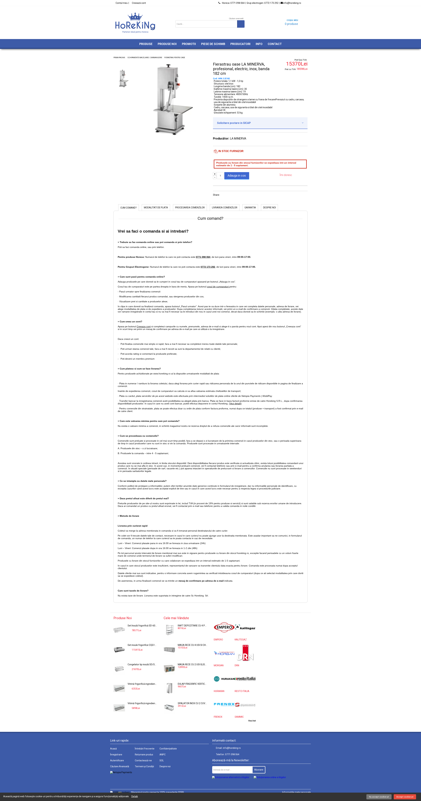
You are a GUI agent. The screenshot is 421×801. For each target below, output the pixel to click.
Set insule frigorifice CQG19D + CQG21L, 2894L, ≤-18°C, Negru (142, 645)
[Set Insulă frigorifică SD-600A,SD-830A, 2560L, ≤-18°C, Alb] (119, 630)
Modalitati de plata (156, 207)
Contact (275, 44)
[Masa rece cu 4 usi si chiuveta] (169, 649)
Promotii (189, 44)
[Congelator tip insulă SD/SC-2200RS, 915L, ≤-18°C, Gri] (119, 669)
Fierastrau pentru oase (174, 57)
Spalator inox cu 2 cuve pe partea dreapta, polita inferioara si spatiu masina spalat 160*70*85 (192, 703)
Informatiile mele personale (296, 792)
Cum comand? (128, 207)
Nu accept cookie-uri (379, 797)
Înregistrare (116, 754)
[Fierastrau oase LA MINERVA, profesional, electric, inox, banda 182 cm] (172, 136)
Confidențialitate (168, 748)
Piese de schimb (213, 44)
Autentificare (117, 760)
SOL (162, 760)
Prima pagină (119, 57)
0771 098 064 (233, 3)
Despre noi (269, 207)
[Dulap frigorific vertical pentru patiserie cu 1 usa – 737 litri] (169, 688)
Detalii (134, 796)
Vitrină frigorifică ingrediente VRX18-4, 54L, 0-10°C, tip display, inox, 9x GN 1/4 (142, 684)
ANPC (163, 754)
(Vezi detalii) (235, 403)
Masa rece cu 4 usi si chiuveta (192, 645)
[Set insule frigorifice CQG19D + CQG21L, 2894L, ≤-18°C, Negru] (119, 649)
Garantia (250, 207)
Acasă (113, 748)
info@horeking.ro (292, 3)
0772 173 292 (262, 3)
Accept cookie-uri (404, 797)
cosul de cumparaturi (218, 286)
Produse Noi (167, 44)
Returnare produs (144, 754)
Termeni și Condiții (144, 766)
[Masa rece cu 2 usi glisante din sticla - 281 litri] (169, 669)
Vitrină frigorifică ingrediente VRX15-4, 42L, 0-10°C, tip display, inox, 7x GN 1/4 (142, 703)
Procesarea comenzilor (190, 207)
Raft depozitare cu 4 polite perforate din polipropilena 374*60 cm (192, 625)
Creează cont (139, 3)
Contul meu (122, 3)
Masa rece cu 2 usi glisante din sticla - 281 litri (192, 664)
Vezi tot (252, 721)
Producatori (240, 44)
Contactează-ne (143, 760)
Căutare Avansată (119, 766)
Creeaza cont (144, 326)
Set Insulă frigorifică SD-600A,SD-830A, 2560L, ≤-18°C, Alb (142, 625)
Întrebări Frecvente (144, 748)
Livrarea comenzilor (224, 207)
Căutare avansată (236, 18)
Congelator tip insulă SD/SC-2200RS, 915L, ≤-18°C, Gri (142, 664)
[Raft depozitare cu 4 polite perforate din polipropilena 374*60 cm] (169, 630)
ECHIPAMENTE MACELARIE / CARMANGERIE (145, 57)
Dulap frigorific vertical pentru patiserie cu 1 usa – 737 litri (192, 684)
